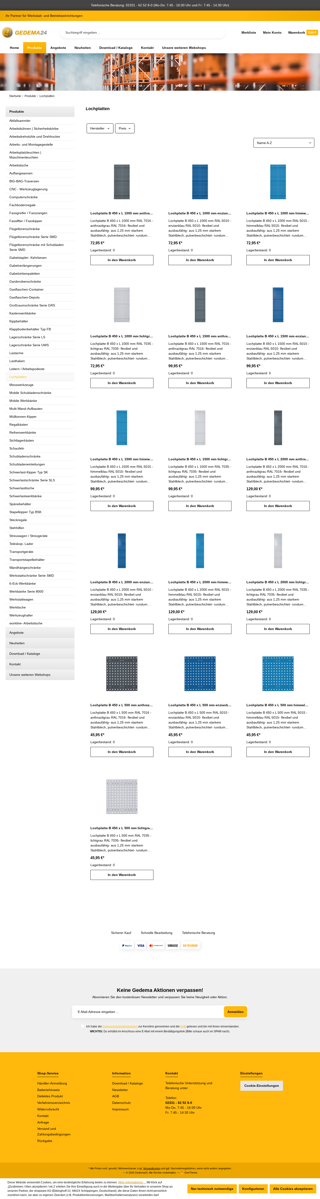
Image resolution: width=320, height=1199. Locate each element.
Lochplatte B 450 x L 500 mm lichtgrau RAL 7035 (121, 828)
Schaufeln (16, 448)
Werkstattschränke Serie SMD (31, 575)
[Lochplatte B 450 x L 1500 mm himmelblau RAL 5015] (122, 425)
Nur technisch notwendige (212, 1189)
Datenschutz (121, 1103)
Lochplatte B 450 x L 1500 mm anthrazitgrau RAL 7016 (199, 336)
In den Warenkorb (122, 260)
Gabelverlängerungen (25, 265)
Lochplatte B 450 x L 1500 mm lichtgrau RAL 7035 (199, 459)
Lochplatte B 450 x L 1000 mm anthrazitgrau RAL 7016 (121, 213)
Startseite (15, 96)
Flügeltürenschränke (24, 229)
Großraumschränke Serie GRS (32, 305)
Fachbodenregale (22, 205)
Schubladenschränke (25, 456)
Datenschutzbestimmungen (120, 1026)
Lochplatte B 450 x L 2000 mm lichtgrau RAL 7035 (277, 582)
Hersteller (97, 128)
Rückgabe (44, 1141)
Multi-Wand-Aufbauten (25, 408)
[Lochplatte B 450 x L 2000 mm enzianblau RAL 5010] (122, 548)
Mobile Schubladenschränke (30, 393)
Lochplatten (18, 377)
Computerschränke (23, 197)
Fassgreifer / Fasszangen (28, 213)
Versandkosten (151, 1168)
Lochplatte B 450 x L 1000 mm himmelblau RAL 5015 (277, 213)
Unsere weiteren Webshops (29, 675)
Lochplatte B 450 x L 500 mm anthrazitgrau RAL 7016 (121, 705)
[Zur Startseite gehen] (25, 32)
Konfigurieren (253, 1189)
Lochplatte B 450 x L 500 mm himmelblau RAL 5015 (277, 705)
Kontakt (15, 664)
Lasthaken (17, 361)
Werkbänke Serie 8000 (26, 591)
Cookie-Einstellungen (261, 1085)
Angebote (16, 632)
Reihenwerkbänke (22, 432)
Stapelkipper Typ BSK (25, 512)
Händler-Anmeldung (52, 1083)
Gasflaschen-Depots (24, 297)
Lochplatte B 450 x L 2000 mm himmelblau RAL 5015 (199, 582)
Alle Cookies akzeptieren (293, 1189)
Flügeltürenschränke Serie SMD (33, 237)
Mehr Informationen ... (132, 1182)
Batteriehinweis (48, 1090)
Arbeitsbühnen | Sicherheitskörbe (34, 128)
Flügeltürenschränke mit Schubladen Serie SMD (36, 247)
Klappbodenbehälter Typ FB (30, 329)
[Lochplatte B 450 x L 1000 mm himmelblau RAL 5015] (278, 179)
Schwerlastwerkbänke (25, 496)
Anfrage (43, 1122)
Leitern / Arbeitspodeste (27, 369)
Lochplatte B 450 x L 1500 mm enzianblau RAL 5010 (277, 336)
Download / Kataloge (24, 653)
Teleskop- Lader (21, 544)
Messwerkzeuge (21, 385)
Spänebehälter (20, 504)
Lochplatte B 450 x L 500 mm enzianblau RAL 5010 (199, 705)
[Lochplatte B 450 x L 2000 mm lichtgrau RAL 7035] (278, 548)
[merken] (150, 160)
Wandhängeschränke (25, 567)
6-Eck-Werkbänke (22, 583)
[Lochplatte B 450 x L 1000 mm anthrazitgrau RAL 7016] (122, 179)
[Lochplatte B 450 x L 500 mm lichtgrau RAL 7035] (122, 794)
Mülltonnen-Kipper (23, 416)
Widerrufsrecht (48, 1109)
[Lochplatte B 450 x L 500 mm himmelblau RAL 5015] (278, 671)
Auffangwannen (21, 173)
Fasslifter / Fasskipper (25, 221)
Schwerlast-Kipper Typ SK (28, 472)
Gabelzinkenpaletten (24, 273)
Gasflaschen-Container (26, 289)
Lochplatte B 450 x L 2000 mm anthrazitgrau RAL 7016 (277, 459)
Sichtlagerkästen (21, 440)
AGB (183, 1026)
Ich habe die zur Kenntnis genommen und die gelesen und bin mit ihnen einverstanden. (162, 1026)
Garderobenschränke (25, 281)
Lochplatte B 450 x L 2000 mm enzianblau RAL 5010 (121, 582)
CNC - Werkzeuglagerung (28, 189)
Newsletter (120, 1090)
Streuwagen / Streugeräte (28, 536)
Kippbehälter (18, 321)
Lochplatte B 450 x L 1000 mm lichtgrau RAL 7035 (121, 336)
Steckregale (18, 520)
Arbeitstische (18, 165)
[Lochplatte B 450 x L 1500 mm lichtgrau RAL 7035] (200, 425)
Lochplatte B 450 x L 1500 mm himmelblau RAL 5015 (121, 459)
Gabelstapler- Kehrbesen (28, 257)
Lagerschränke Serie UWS (29, 345)
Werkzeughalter (21, 615)
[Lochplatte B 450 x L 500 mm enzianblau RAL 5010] (200, 671)
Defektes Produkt (50, 1096)
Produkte (16, 111)
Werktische (17, 607)
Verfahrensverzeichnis (53, 1103)
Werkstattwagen (21, 599)
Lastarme (16, 353)
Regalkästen (18, 424)
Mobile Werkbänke (23, 401)
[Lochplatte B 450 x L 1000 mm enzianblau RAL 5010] (200, 179)
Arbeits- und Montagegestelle (31, 144)
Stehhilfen (16, 528)
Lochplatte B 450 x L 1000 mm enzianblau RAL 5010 (199, 213)
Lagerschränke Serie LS (27, 337)
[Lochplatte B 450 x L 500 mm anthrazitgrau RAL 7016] (122, 671)
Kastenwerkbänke (22, 313)
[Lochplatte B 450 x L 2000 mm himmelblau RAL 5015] (200, 548)
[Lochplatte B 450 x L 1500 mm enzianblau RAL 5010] (278, 302)
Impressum (120, 1109)
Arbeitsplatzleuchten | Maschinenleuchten (25, 155)
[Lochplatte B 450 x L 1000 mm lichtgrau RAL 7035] (122, 302)
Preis (122, 128)
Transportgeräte (21, 552)
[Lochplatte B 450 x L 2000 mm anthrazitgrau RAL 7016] (278, 425)
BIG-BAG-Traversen (24, 181)
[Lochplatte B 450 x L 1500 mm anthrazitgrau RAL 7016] (200, 302)
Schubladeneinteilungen (27, 464)
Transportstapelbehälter (27, 560)
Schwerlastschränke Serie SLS (32, 480)
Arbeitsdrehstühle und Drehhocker (34, 136)
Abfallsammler (19, 120)
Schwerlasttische (21, 488)
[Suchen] (217, 32)
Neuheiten (17, 643)
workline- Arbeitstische (25, 623)
